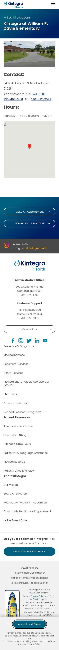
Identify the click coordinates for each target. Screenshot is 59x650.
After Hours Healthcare (18, 426)
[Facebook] (13, 340)
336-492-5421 (13, 99)
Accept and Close (29, 624)
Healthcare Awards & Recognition (25, 502)
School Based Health (17, 403)
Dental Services (13, 373)
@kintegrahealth (36, 248)
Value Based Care (15, 520)
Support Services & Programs (22, 412)
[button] (53, 4)
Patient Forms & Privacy (19, 470)
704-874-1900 (29, 295)
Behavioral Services (16, 364)
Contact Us (29, 329)
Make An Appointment (29, 211)
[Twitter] (29, 341)
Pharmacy (10, 394)
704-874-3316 (29, 318)
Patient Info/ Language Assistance (26, 453)
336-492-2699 (41, 99)
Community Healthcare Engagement (27, 511)
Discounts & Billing (15, 435)
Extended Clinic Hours (17, 444)
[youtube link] (45, 340)
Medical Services (14, 355)
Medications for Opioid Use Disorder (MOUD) (26, 383)
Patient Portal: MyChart (29, 223)
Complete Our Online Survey (29, 551)
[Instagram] (20, 340)
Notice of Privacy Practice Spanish (30, 583)
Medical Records (14, 461)
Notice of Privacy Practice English (29, 578)
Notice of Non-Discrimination (30, 572)
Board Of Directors (15, 493)
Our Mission (11, 485)
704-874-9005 (35, 94)
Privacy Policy (34, 644)
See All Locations (19, 18)
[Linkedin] (37, 340)
